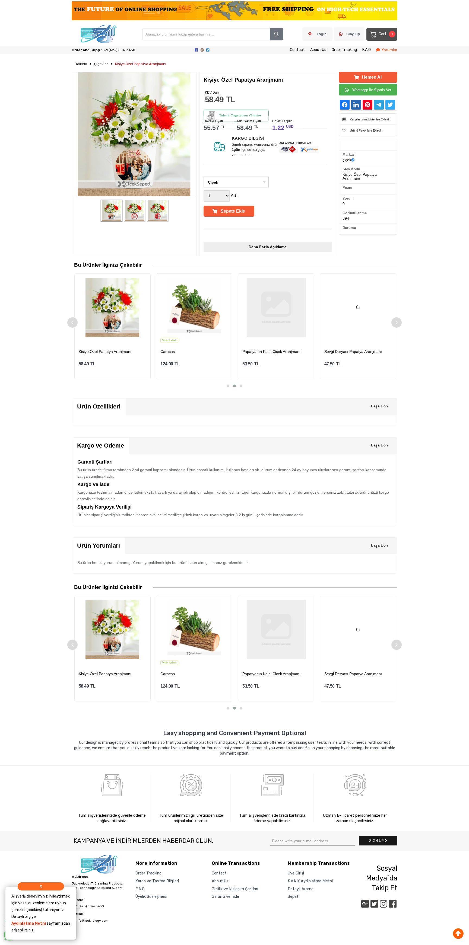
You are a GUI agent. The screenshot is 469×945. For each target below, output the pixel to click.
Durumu (349, 227)
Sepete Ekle (233, 211)
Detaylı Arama (300, 888)
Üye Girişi (296, 873)
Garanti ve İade (225, 896)
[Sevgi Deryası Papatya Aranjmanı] (358, 307)
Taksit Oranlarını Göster (240, 115)
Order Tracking (344, 49)
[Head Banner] (234, 11)
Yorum (348, 198)
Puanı (347, 187)
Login (322, 34)
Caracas (167, 351)
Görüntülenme (355, 213)
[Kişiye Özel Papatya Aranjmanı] (112, 307)
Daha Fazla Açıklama (268, 247)
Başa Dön (379, 406)
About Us (318, 49)
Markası (349, 154)
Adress (81, 877)
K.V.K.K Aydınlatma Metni (310, 881)
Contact (297, 49)
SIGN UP (377, 841)
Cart (386, 34)
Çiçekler (101, 64)
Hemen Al (372, 77)
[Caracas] (194, 307)
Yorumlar (389, 50)
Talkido (81, 64)
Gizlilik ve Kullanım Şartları (235, 888)
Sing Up (353, 34)
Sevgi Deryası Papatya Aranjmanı (353, 351)
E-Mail (77, 914)
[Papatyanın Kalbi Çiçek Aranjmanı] (276, 307)
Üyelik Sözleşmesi (151, 896)
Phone (77, 900)
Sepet (293, 896)
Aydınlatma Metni (28, 923)
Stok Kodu (351, 169)
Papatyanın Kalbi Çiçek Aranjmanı (271, 351)
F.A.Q (366, 49)
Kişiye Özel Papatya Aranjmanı (140, 64)
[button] (228, 386)
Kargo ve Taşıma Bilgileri (157, 881)
